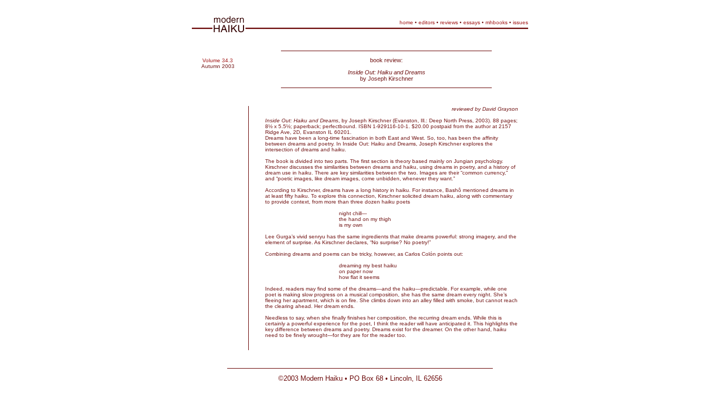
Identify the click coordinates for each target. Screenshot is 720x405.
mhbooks (496, 22)
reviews (449, 22)
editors (427, 22)
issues (520, 22)
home (406, 22)
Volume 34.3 (217, 60)
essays (471, 22)
